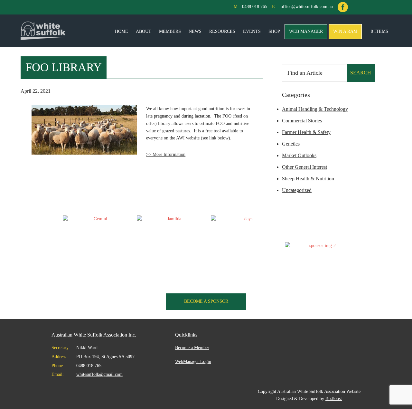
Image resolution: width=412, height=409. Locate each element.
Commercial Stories (302, 120)
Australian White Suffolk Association (43, 30)
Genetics (291, 144)
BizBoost (333, 398)
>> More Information (165, 154)
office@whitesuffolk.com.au (307, 6)
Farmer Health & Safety (306, 132)
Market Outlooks (299, 155)
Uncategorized (297, 190)
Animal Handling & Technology (315, 109)
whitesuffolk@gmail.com (99, 374)
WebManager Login (193, 361)
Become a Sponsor (206, 301)
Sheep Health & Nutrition (308, 178)
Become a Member (192, 347)
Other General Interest (304, 167)
